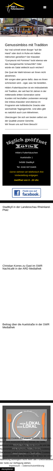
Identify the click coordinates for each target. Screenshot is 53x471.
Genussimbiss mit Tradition (26, 45)
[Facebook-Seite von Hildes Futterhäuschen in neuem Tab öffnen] (26, 193)
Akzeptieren (7, 469)
